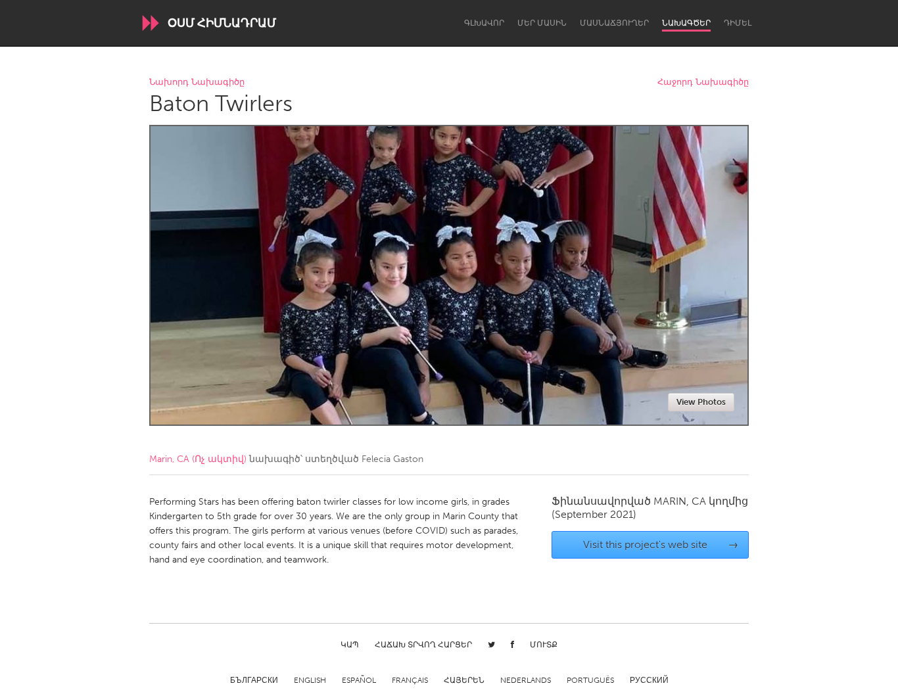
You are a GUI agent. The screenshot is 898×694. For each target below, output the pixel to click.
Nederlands (525, 680)
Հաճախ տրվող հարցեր (423, 644)
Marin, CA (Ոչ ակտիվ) (198, 459)
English (310, 680)
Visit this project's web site (661, 544)
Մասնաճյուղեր (614, 23)
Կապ (350, 644)
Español (359, 680)
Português (590, 680)
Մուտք (543, 644)
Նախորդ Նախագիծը (197, 82)
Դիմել (737, 23)
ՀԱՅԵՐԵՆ (464, 680)
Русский (649, 680)
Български (254, 680)
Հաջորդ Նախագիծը (703, 82)
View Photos (701, 402)
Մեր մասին (542, 23)
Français (410, 680)
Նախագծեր (686, 23)
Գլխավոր (484, 23)
